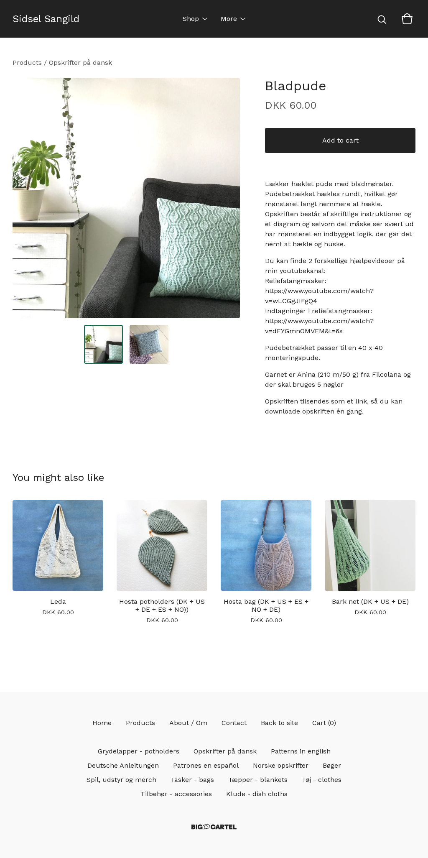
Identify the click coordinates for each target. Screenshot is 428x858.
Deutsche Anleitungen (123, 765)
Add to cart (340, 140)
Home (102, 723)
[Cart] (407, 18)
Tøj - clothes (321, 780)
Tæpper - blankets (258, 780)
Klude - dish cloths (257, 794)
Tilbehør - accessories (176, 794)
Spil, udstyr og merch (121, 780)
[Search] (382, 18)
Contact (234, 723)
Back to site (279, 723)
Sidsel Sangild (46, 19)
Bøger (332, 765)
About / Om (188, 723)
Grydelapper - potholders (138, 751)
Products (27, 62)
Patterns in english (301, 751)
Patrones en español (206, 765)
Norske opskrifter (280, 765)
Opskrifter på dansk (80, 62)
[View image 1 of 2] (103, 344)
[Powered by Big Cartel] (214, 827)
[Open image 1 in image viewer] (126, 198)
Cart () (324, 723)
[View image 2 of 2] (149, 344)
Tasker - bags (192, 780)
